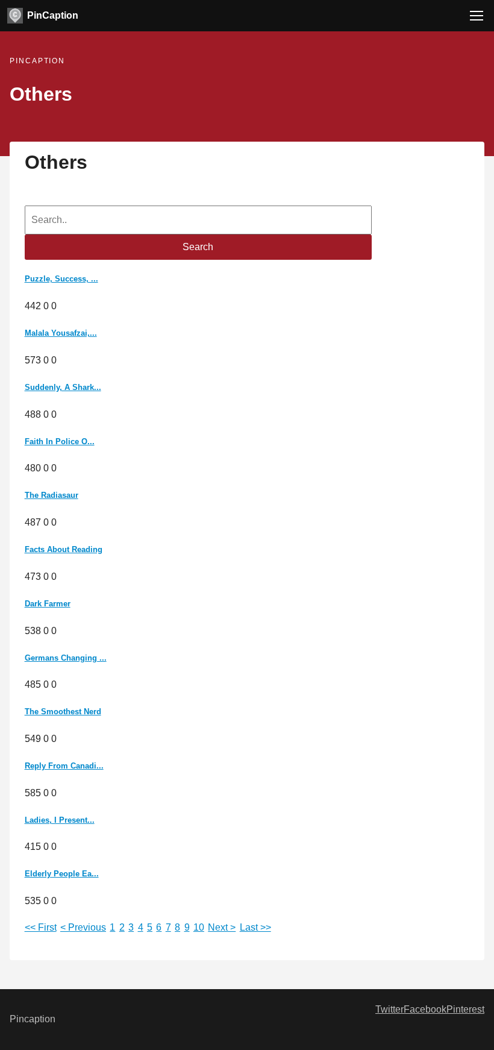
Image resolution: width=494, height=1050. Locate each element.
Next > (222, 927)
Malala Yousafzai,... (61, 333)
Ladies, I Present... (60, 820)
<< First (41, 927)
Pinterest (465, 1009)
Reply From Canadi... (64, 765)
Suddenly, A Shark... (63, 387)
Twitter (389, 1009)
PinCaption (52, 15)
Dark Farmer (47, 603)
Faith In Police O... (60, 441)
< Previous (83, 927)
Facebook (425, 1009)
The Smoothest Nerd (63, 711)
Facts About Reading (63, 549)
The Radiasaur (51, 495)
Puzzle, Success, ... (61, 278)
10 (198, 927)
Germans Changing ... (66, 657)
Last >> (255, 927)
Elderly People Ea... (62, 873)
